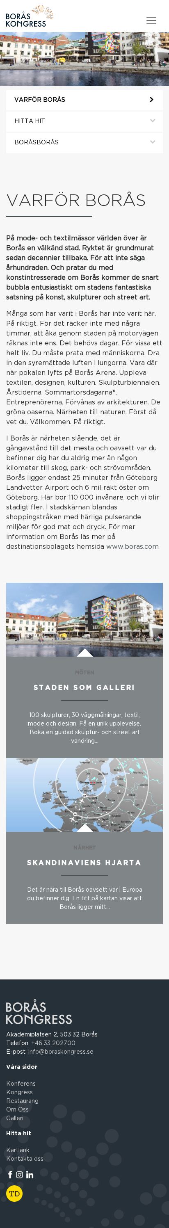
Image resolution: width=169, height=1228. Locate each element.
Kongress (19, 1093)
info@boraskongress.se (61, 1052)
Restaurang (22, 1101)
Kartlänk (18, 1150)
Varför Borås (39, 100)
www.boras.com (132, 546)
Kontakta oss (24, 1159)
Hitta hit (29, 121)
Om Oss (17, 1110)
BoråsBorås (36, 143)
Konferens (21, 1084)
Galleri (14, 1118)
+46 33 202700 (53, 1043)
